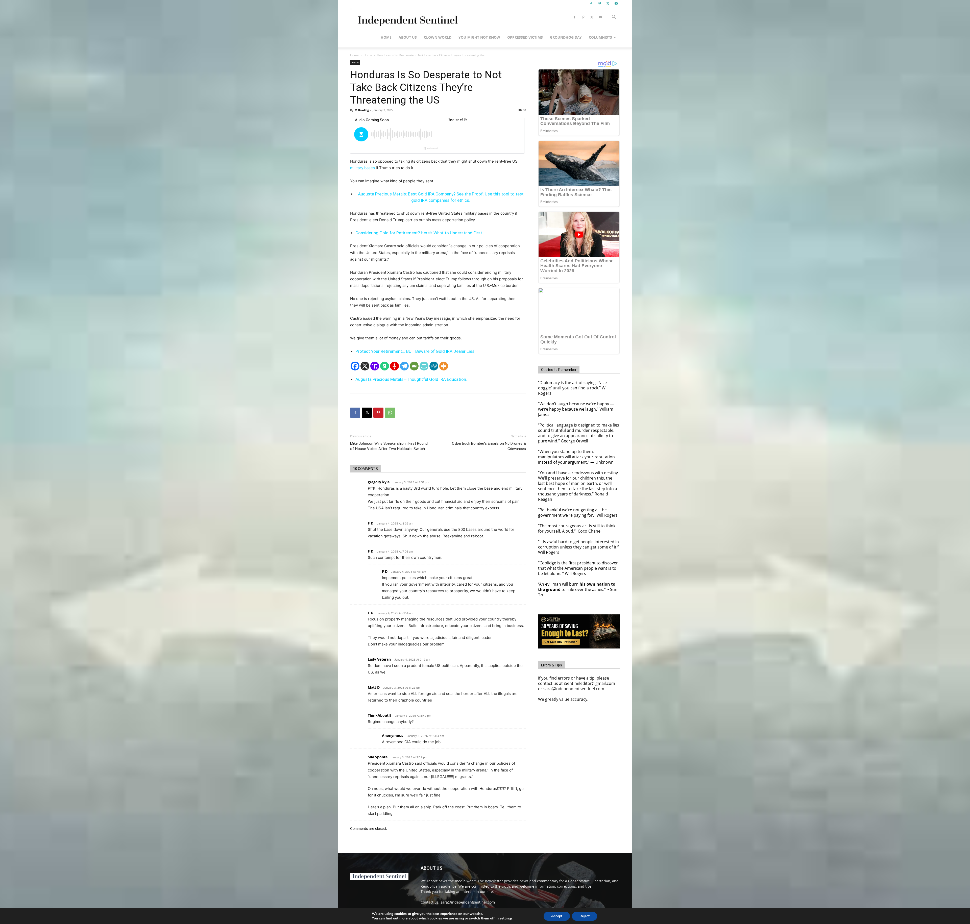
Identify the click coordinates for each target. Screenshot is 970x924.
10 (524, 110)
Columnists (600, 37)
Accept (556, 916)
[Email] (414, 366)
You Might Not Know (479, 37)
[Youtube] (616, 3)
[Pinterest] (599, 3)
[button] (614, 17)
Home (386, 37)
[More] (443, 366)
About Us (408, 37)
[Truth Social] (374, 366)
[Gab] (384, 366)
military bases (362, 167)
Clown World (437, 37)
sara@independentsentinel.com (468, 902)
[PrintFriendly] (424, 366)
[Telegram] (404, 366)
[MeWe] (433, 366)
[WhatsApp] (390, 413)
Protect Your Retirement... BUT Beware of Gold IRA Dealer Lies (414, 351)
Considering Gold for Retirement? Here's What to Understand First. (419, 232)
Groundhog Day (566, 37)
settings (506, 918)
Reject (584, 916)
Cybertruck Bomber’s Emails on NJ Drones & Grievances (489, 446)
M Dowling (362, 110)
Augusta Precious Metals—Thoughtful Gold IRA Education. (411, 379)
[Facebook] (591, 3)
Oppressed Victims (525, 37)
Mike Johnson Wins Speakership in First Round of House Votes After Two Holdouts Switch (389, 446)
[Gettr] (394, 366)
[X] (608, 3)
